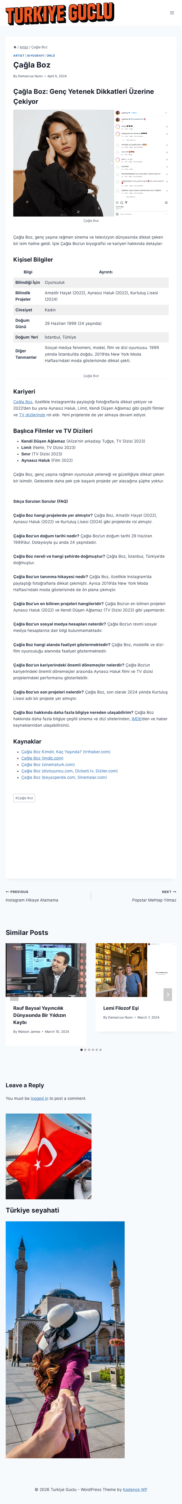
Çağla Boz (22, 401)
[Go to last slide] (14, 994)
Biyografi (35, 55)
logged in (39, 1098)
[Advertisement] (91, 845)
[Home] (15, 47)
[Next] (168, 994)
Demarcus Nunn (30, 76)
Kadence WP (135, 1489)
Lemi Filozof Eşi (121, 1008)
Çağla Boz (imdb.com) (42, 758)
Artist (19, 55)
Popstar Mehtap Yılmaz (154, 896)
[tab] (81, 1050)
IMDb (136, 718)
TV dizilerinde (32, 414)
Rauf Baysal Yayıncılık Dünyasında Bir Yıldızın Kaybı (39, 1015)
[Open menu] (172, 12)
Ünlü (51, 55)
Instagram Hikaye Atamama (32, 896)
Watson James (29, 1031)
